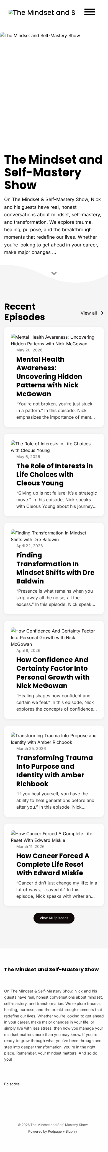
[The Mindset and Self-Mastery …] (42, 12)
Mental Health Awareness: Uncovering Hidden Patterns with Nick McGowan (49, 376)
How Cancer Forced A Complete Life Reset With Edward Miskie (52, 864)
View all (89, 313)
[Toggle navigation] (89, 12)
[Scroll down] (54, 274)
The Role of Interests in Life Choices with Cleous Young (54, 474)
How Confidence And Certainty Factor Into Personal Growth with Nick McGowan (53, 672)
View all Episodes (54, 918)
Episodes (12, 1084)
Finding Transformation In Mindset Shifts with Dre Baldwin (55, 568)
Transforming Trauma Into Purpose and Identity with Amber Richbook (54, 770)
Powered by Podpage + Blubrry (52, 1131)
